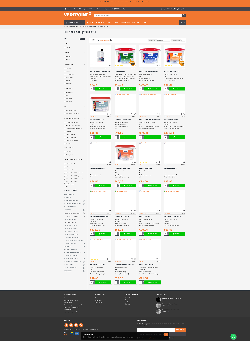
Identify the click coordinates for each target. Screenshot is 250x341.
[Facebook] (66, 325)
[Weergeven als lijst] (94, 40)
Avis (92, 68)
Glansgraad (68, 88)
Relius (166, 68)
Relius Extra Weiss (122, 168)
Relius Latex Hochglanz (99, 216)
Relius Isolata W (170, 168)
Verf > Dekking (69, 148)
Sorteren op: (152, 40)
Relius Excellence (97, 168)
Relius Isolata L (145, 168)
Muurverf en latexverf (74, 27)
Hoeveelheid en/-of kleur (73, 160)
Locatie (66, 52)
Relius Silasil (144, 216)
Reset (83, 39)
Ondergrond (68, 64)
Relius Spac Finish (171, 71)
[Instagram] (71, 325)
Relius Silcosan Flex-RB (124, 265)
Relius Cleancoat (171, 120)
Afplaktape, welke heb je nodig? (171, 298)
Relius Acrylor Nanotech (149, 120)
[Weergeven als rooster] (92, 40)
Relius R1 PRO (120, 71)
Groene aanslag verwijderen (170, 304)
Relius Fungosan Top (123, 120)
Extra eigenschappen (71, 118)
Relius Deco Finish (146, 265)
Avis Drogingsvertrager (100, 71)
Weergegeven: (176, 40)
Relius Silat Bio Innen (172, 216)
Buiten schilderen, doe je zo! (170, 310)
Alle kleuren (118, 68)
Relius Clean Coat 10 (98, 120)
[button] (83, 201)
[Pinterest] (76, 325)
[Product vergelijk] (110, 65)
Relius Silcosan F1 (97, 265)
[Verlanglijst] (107, 65)
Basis (66, 106)
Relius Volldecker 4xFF (148, 71)
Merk (66, 44)
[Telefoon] (81, 325)
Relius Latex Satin (122, 216)
